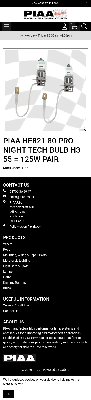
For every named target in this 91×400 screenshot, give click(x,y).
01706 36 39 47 (20, 191)
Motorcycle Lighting (16, 260)
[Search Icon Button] (84, 26)
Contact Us (10, 311)
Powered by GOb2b (56, 369)
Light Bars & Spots (15, 266)
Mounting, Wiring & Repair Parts (25, 255)
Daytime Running (15, 282)
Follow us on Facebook (25, 226)
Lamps (8, 271)
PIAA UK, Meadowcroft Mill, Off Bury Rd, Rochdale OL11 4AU (22, 212)
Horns (7, 277)
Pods (6, 249)
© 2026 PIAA (31, 369)
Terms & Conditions (16, 305)
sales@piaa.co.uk (22, 197)
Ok (8, 394)
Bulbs (7, 288)
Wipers (7, 244)
